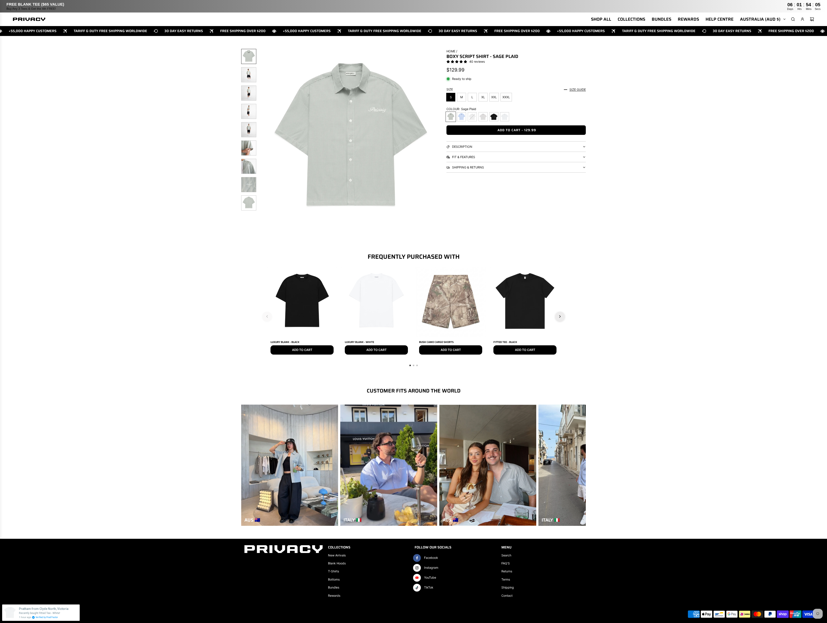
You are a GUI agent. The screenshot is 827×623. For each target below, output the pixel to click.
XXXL (506, 97)
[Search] (793, 19)
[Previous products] (267, 316)
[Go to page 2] (413, 365)
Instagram (431, 567)
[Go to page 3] (417, 365)
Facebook (431, 557)
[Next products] (560, 316)
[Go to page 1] (410, 365)
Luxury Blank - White (359, 342)
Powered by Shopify (59, 614)
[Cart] (812, 19)
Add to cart (302, 350)
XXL (494, 97)
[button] (263, 140)
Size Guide (577, 89)
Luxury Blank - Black (284, 342)
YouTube (430, 577)
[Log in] (802, 19)
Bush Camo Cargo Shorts (436, 342)
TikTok (428, 587)
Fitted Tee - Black (505, 342)
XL (483, 97)
